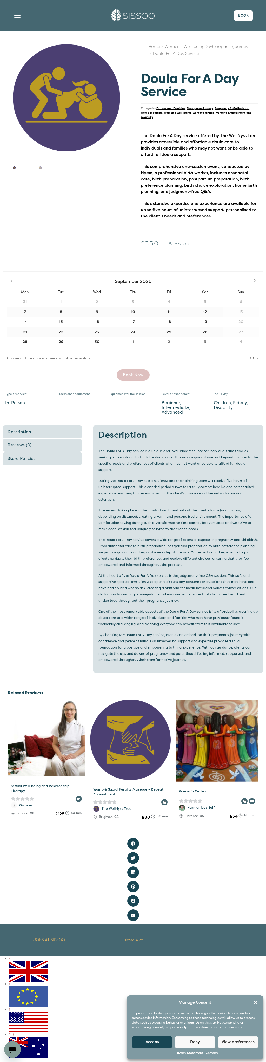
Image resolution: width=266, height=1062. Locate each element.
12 (205, 312)
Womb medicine (151, 112)
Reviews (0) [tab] (20, 445)
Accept (152, 1042)
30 (97, 342)
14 (25, 322)
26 (205, 332)
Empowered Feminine (170, 108)
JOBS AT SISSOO (49, 939)
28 (25, 342)
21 (25, 332)
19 (205, 322)
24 (133, 332)
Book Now (133, 375)
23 (97, 332)
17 (133, 322)
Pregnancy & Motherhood (232, 108)
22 (61, 332)
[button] (255, 1002)
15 (61, 322)
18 (169, 322)
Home (154, 46)
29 (61, 342)
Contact (212, 1053)
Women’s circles (203, 112)
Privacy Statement (189, 1053)
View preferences (238, 1042)
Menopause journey (228, 46)
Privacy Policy (133, 940)
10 (133, 312)
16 (97, 322)
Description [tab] (19, 432)
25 (169, 332)
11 (169, 312)
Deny (195, 1042)
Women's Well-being (184, 46)
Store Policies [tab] (21, 458)
